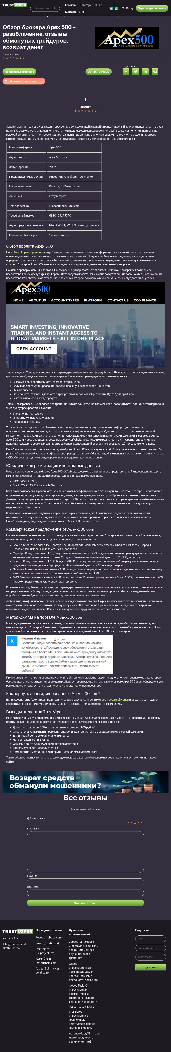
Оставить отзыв (98, 71)
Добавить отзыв (36, 818)
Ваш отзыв (33, 828)
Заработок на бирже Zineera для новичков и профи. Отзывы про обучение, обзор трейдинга (84, 950)
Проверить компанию (19, 71)
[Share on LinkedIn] (146, 72)
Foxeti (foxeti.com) (47, 943)
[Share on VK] (156, 72)
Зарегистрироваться (152, 8)
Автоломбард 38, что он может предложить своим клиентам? (84, 1037)
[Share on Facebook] (127, 72)
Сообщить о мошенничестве (24, 81)
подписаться (151, 967)
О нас (98, 5)
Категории (86, 5)
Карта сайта (10, 938)
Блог (82, 11)
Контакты (71, 11)
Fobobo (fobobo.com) (49, 937)
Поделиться (129, 66)
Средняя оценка (11, 54)
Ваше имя (32, 875)
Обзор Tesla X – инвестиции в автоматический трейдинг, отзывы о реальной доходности (83, 993)
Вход (129, 8)
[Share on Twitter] (136, 72)
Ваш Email (33, 886)
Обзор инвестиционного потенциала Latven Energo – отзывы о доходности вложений (83, 972)
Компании (71, 5)
